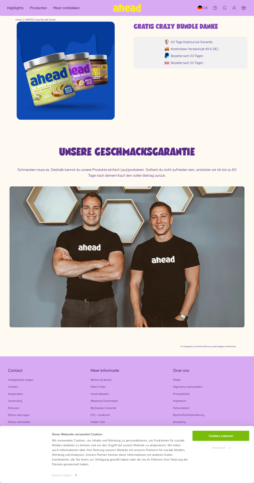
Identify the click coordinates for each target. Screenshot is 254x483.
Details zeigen (62, 475)
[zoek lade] (224, 8)
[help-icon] (215, 8)
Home (18, 19)
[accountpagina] (234, 8)
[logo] (127, 8)
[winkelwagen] (243, 8)
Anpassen (219, 447)
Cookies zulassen (221, 436)
